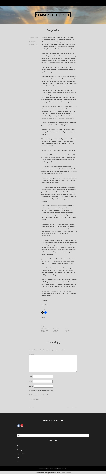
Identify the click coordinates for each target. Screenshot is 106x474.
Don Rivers (33, 41)
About (55, 3)
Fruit (18, 446)
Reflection (19, 458)
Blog (36, 44)
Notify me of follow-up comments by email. (42, 390)
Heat (18, 462)
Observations (56, 328)
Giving (62, 3)
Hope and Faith (21, 454)
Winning (66, 328)
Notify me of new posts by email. (39, 394)
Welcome (28, 3)
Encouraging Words (22, 450)
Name (31, 376)
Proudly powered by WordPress (46, 468)
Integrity (32, 407)
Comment (32, 354)
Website (31, 386)
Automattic (64, 468)
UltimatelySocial (66, 472)
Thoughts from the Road (42, 3)
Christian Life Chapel (53, 15)
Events (78, 3)
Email (31, 381)
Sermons (70, 3)
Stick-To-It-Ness (45, 328)
